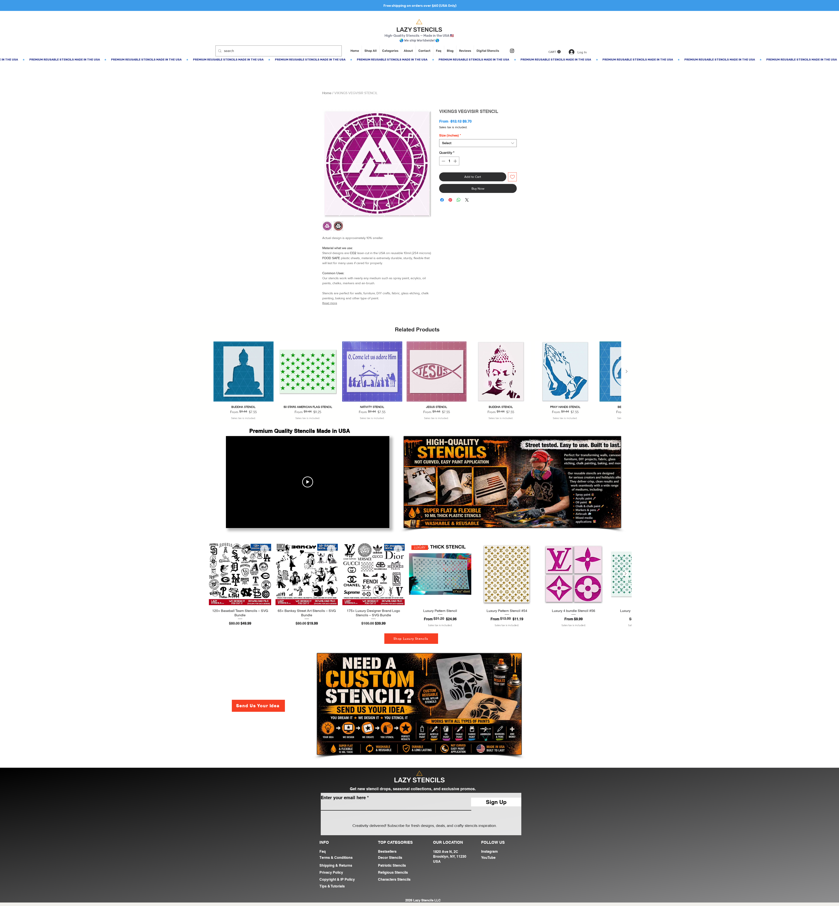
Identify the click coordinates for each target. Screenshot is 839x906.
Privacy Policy (331, 872)
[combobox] (478, 143)
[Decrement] (443, 161)
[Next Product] (626, 371)
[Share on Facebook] (442, 200)
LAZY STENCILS (419, 29)
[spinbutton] (449, 161)
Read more (329, 303)
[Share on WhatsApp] (458, 200)
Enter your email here (343, 797)
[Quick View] (243, 371)
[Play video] (307, 481)
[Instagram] (512, 51)
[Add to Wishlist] (512, 176)
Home (326, 93)
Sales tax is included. (453, 127)
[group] (417, 380)
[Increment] (455, 161)
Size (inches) (450, 135)
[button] (554, 52)
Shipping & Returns (335, 865)
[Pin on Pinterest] (450, 200)
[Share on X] (467, 200)
